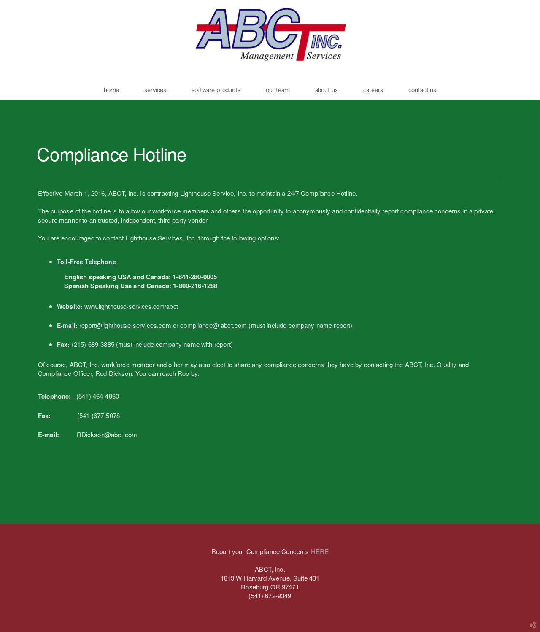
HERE (320, 551)
